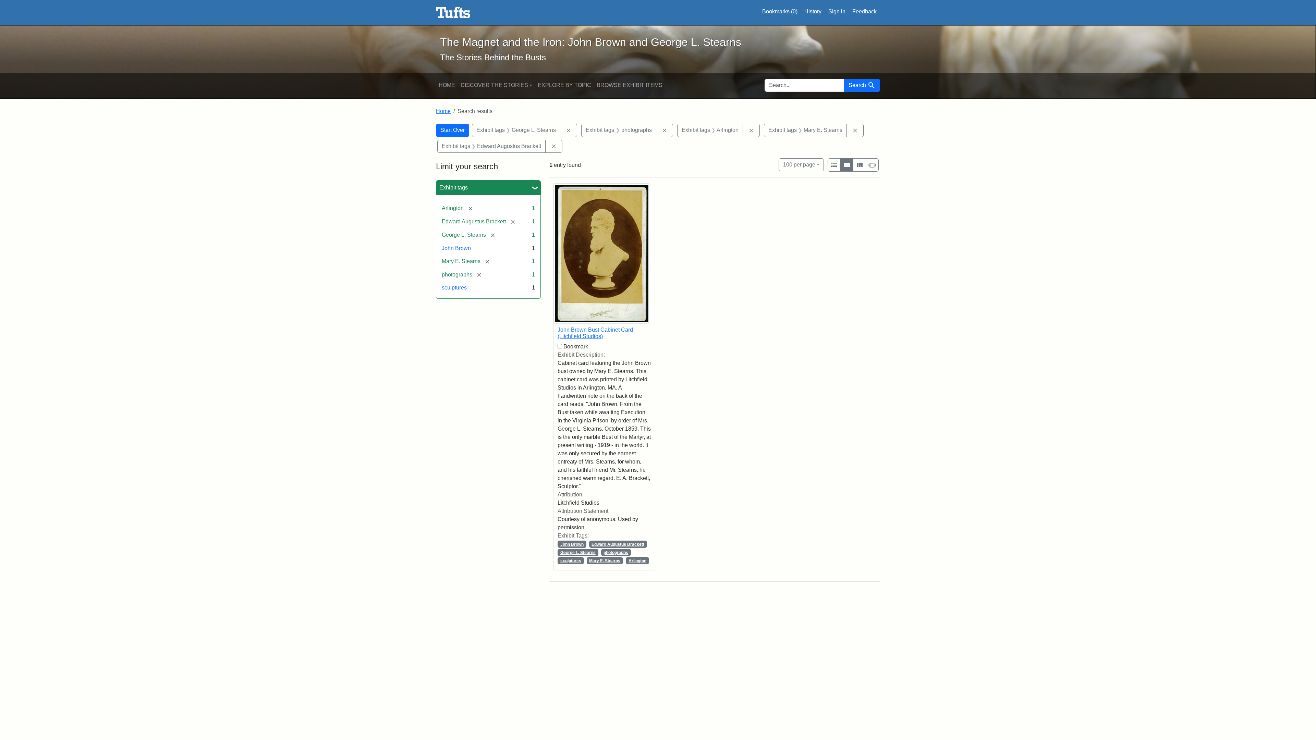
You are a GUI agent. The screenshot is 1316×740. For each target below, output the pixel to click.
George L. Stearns (578, 552)
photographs (616, 552)
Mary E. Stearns (604, 560)
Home (447, 85)
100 (799, 164)
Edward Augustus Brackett (618, 544)
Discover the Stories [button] (494, 85)
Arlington (637, 560)
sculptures (454, 288)
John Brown (456, 248)
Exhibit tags (453, 187)
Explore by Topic (564, 85)
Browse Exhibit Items (629, 85)
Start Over (452, 130)
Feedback (864, 11)
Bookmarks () (779, 11)
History (812, 11)
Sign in (836, 11)
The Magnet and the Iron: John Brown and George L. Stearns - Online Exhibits (453, 12)
